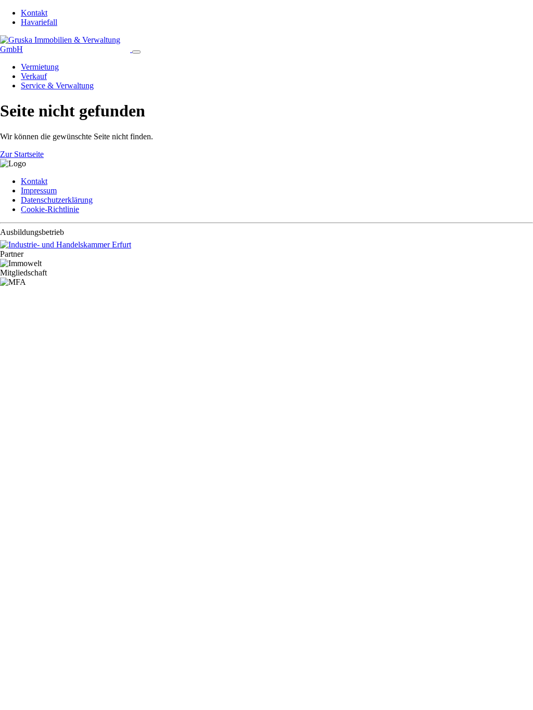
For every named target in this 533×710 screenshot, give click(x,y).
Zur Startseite (22, 154)
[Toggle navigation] (136, 52)
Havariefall (39, 22)
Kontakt (34, 12)
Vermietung (40, 66)
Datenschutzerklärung (57, 199)
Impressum (39, 190)
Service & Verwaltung (57, 85)
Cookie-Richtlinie (50, 209)
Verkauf (34, 76)
